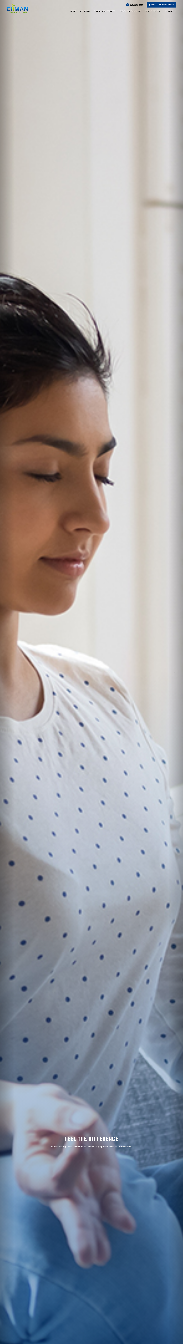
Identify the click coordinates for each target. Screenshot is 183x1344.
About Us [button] (84, 11)
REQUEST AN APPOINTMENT (162, 5)
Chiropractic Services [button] (104, 11)
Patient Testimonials (130, 11)
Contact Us (170, 11)
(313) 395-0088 (136, 5)
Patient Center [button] (152, 11)
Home (73, 11)
